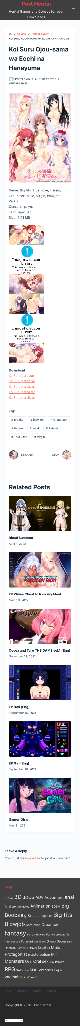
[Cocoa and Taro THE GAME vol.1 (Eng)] (40, 626)
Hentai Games (18, 83)
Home (8, 991)
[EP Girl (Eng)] (40, 739)
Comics (22, 991)
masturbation (39, 954)
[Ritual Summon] (40, 513)
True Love (19, 436)
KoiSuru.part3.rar (22, 387)
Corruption (33, 925)
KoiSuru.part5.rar (22, 397)
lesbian (44, 947)
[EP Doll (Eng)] (40, 682)
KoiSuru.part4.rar (22, 392)
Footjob (15, 941)
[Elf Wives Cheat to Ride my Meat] (40, 570)
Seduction (22, 970)
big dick (46, 915)
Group (51, 941)
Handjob (10, 948)
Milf (54, 954)
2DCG (9, 897)
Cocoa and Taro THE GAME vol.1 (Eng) (39, 650)
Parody (59, 961)
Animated (23, 906)
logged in (32, 858)
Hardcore (22, 948)
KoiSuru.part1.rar (21, 376)
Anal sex (10, 906)
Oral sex (40, 961)
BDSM (55, 906)
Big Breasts (30, 915)
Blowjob (37, 419)
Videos (51, 991)
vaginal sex (15, 977)
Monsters (14, 961)
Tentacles (45, 970)
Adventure (54, 897)
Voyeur (32, 977)
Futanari (27, 941)
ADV (39, 897)
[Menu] (73, 10)
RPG (10, 969)
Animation (40, 906)
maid (34, 428)
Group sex (59, 419)
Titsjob (58, 970)
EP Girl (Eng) (19, 763)
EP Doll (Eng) (19, 707)
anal (69, 897)
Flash (7, 941)
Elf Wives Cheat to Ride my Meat (35, 594)
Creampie (50, 924)
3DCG (28, 897)
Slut (33, 970)
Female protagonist (58, 934)
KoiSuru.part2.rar (22, 381)
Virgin (39, 436)
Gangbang (40, 941)
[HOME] (10, 34)
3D (18, 897)
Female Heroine (36, 934)
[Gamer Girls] (40, 795)
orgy (51, 961)
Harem (17, 428)
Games (36, 991)
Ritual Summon (21, 538)
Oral (28, 961)
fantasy (15, 933)
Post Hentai (36, 4)
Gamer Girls (18, 819)
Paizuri (52, 428)
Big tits (17, 419)
